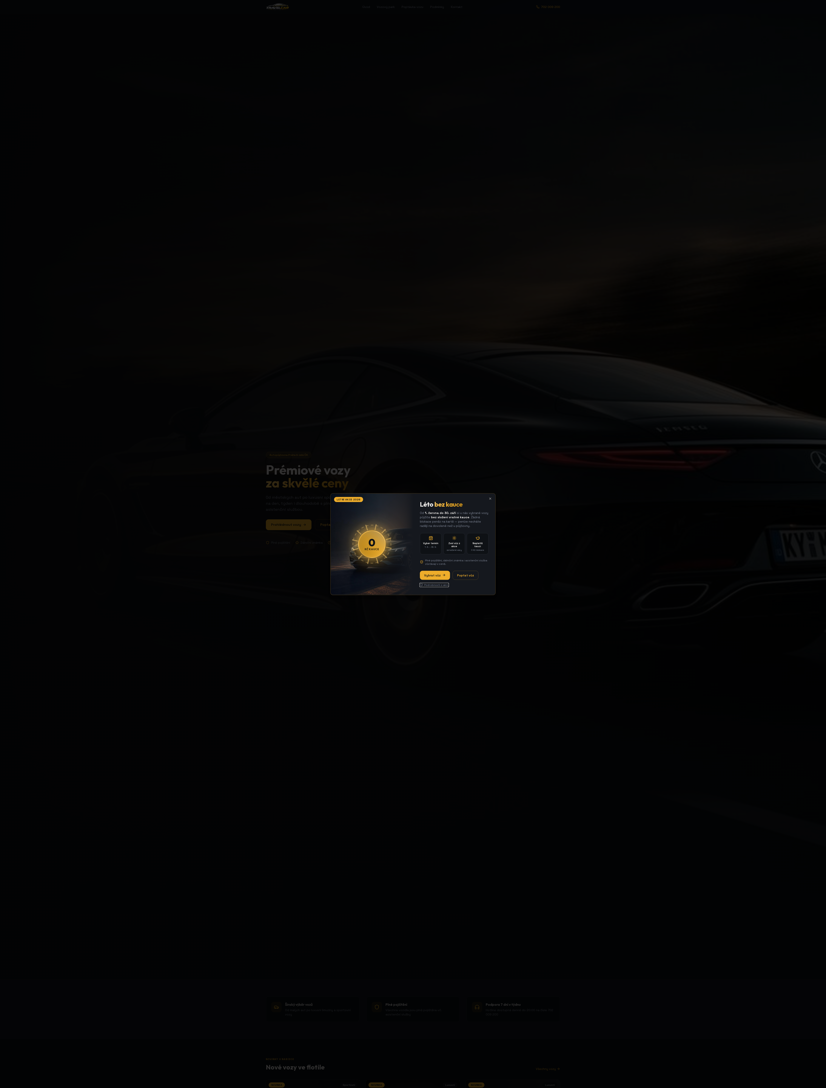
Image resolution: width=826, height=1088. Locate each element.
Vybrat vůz (432, 575)
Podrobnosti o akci (436, 585)
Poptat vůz (465, 575)
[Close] (490, 498)
